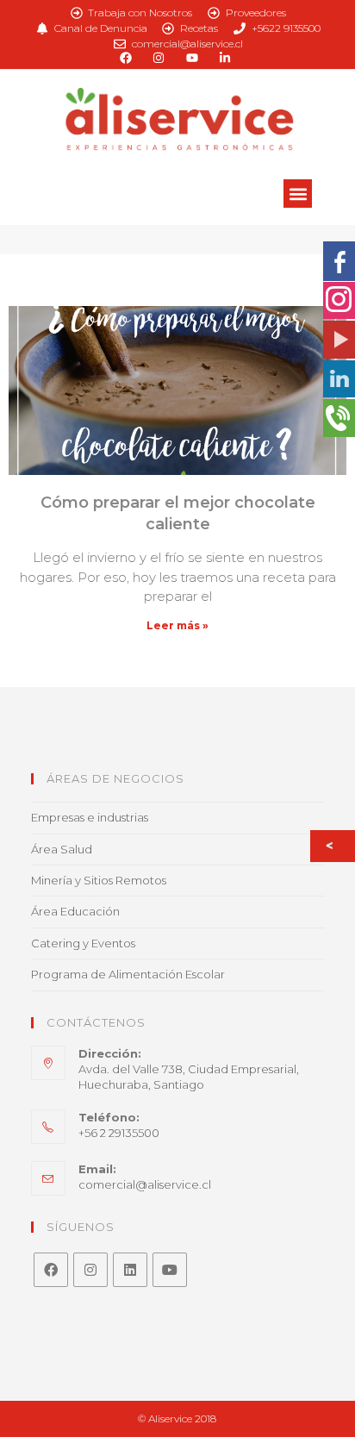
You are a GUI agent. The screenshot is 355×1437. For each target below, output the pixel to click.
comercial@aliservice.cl (144, 1184)
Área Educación (75, 911)
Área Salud (61, 849)
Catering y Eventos (83, 943)
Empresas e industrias (89, 817)
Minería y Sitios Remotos (98, 880)
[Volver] (334, 846)
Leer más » (177, 625)
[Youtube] (170, 1270)
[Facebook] (51, 1270)
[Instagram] (90, 1270)
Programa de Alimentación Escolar (128, 974)
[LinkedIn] (130, 1270)
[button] (297, 193)
